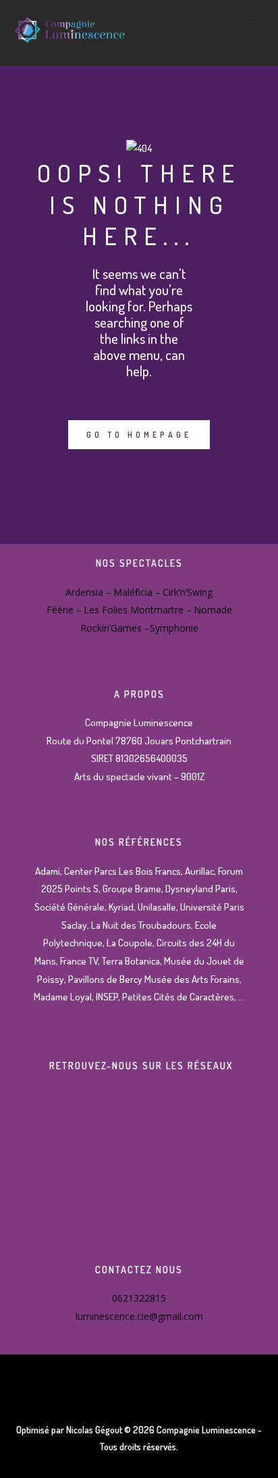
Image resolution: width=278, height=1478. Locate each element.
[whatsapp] (139, 1212)
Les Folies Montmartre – (138, 609)
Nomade (213, 609)
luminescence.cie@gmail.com (139, 1316)
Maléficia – (137, 592)
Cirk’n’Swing (188, 592)
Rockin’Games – (115, 627)
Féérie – (64, 609)
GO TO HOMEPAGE (139, 435)
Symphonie (174, 627)
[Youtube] (139, 1177)
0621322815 (139, 1298)
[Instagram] (139, 1142)
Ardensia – (88, 592)
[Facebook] (139, 1107)
